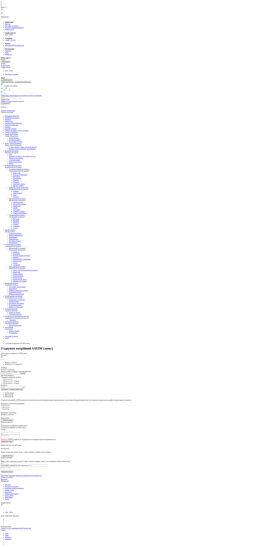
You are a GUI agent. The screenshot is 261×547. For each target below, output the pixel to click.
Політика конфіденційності (14, 27)
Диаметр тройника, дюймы (11, 377)
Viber (6, 533)
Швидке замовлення (16, 389)
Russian (10, 82)
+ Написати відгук (7, 420)
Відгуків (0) (9, 395)
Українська (27, 82)
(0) (2, 357)
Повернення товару (12, 494)
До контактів (5, 65)
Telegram (8, 537)
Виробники (9, 497)
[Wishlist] (1, 359)
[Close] (6, 7)
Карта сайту (9, 495)
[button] (130, 5)
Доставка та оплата (11, 26)
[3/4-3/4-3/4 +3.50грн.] (10, 383)
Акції (7, 338)
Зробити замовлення (8, 110)
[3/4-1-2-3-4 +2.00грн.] (10, 381)
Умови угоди (9, 29)
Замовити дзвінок (18, 101)
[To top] (1, 474)
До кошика (5, 389)
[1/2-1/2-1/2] (6, 379)
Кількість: (4, 385)
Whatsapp (8, 539)
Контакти (8, 492)
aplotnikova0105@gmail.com (14, 45)
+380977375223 (10, 40)
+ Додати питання (7, 456)
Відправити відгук (7, 441)
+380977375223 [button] (6, 528)
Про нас (8, 24)
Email (3, 465)
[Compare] (3, 359)
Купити (23, 373)
